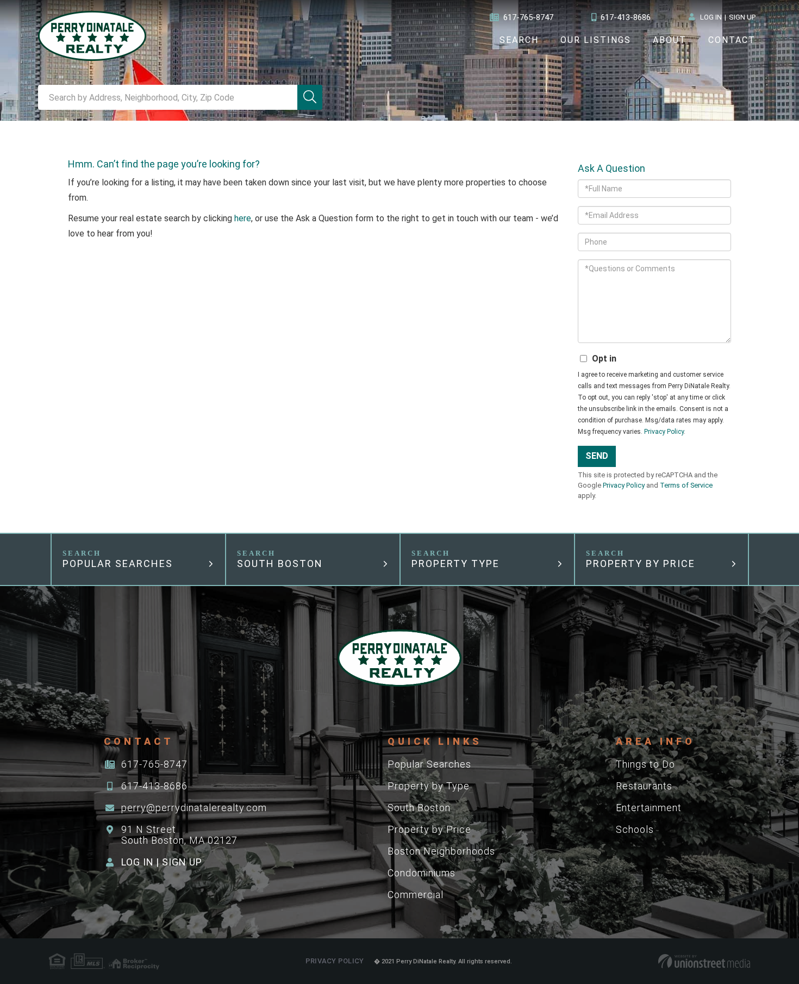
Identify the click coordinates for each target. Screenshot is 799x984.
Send (596, 456)
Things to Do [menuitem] (645, 764)
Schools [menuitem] (635, 829)
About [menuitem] (669, 40)
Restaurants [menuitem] (644, 786)
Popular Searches (118, 563)
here (242, 218)
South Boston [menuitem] (419, 807)
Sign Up (742, 17)
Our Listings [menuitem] (595, 40)
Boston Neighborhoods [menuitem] (441, 851)
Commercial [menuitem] (416, 894)
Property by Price (640, 563)
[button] (309, 97)
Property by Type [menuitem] (429, 786)
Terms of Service (686, 485)
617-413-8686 (626, 17)
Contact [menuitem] (732, 40)
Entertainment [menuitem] (649, 807)
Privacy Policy (664, 431)
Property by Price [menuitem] (429, 829)
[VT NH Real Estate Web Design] (704, 961)
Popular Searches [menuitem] (429, 764)
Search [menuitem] (519, 40)
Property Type (455, 563)
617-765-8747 (528, 17)
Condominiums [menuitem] (421, 873)
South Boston (280, 563)
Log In (711, 17)
